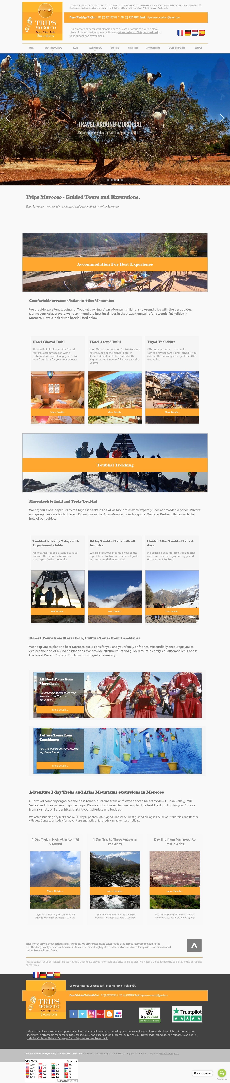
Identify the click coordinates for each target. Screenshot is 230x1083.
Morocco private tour (112, 5)
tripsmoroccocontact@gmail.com (163, 17)
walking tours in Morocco (97, 8)
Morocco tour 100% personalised (138, 32)
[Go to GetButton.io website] (222, 1079)
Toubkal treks (143, 5)
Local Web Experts (169, 1053)
